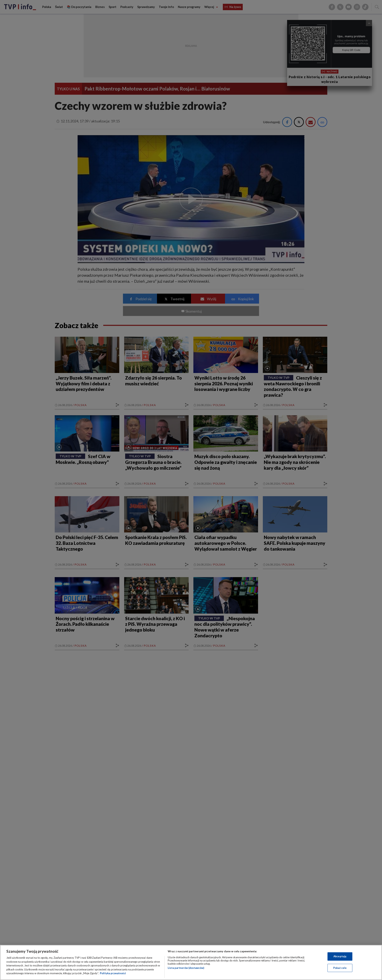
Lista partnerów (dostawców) (186, 967)
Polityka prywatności (113, 973)
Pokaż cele (340, 967)
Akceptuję (339, 956)
